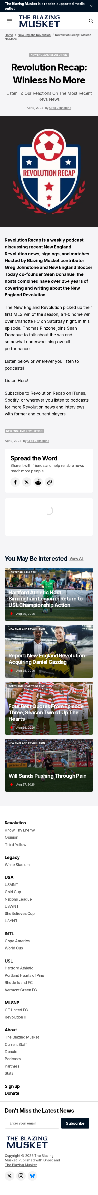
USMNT (11, 884)
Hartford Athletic (19, 968)
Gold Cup (13, 891)
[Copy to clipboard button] (49, 482)
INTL (9, 933)
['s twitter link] (9, 1176)
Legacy (12, 857)
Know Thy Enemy (20, 830)
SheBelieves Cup (19, 913)
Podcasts (12, 1058)
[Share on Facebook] (15, 482)
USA (9, 877)
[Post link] (49, 594)
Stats (9, 1073)
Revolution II (15, 1017)
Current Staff (16, 1044)
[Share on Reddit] (38, 482)
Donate (11, 1051)
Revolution (15, 822)
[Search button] (90, 20)
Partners (12, 1066)
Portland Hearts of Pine (24, 975)
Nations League (18, 899)
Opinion (11, 837)
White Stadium (17, 864)
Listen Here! (16, 380)
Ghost (48, 1160)
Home (9, 35)
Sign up (12, 1086)
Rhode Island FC (19, 982)
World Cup (14, 948)
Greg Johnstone (60, 108)
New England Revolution (34, 35)
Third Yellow (15, 844)
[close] (91, 6)
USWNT (12, 906)
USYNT (11, 920)
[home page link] (38, 20)
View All (76, 558)
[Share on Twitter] (26, 482)
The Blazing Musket (21, 1165)
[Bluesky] (32, 1176)
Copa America (17, 940)
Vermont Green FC (21, 990)
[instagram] (21, 1176)
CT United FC (16, 1010)
